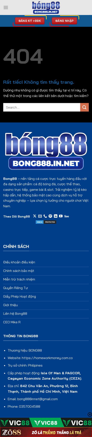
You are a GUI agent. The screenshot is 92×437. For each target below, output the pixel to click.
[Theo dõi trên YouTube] (60, 216)
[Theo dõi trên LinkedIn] (55, 216)
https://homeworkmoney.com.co (47, 358)
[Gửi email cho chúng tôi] (40, 216)
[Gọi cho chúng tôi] (45, 216)
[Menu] (5, 7)
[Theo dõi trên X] (34, 216)
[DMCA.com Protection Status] (46, 221)
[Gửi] (84, 107)
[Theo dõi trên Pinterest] (50, 216)
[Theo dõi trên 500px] (66, 216)
